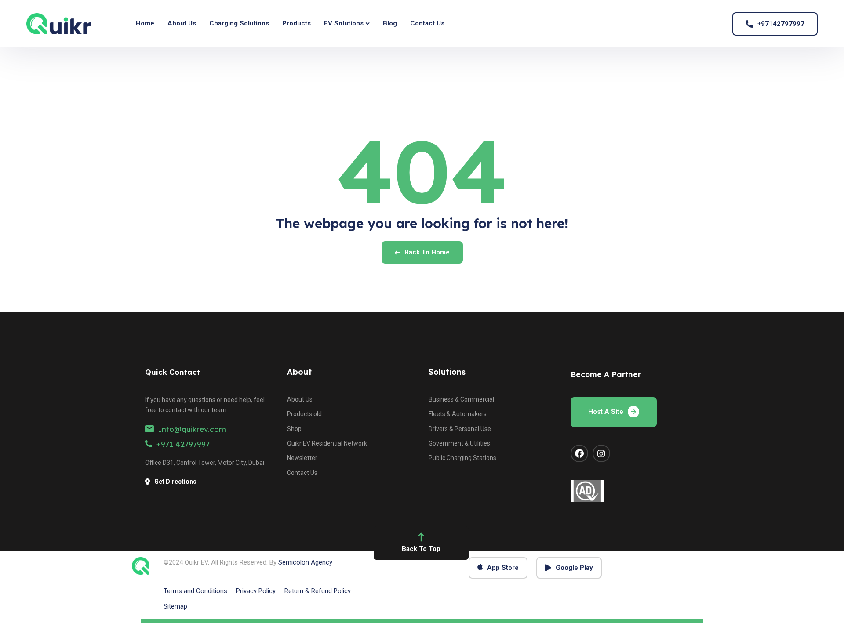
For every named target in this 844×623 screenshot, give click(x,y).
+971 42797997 (183, 444)
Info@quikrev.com (192, 429)
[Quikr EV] (58, 23)
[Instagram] (601, 453)
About (299, 372)
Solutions (447, 372)
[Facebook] (579, 453)
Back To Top (421, 549)
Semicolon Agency (305, 562)
